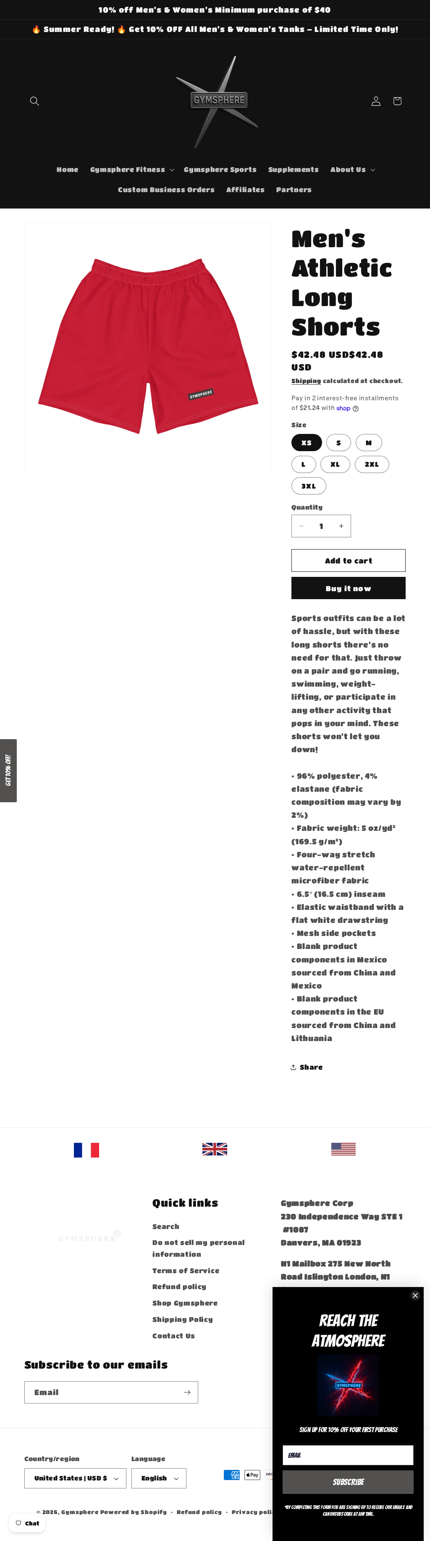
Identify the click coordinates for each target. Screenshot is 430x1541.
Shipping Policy (182, 1319)
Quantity (306, 507)
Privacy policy (255, 1512)
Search (165, 1226)
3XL (309, 486)
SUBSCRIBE (348, 1482)
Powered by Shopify (134, 1512)
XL (335, 464)
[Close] (415, 1295)
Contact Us (173, 1336)
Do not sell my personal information (198, 1248)
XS (307, 443)
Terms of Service (185, 1270)
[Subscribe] (187, 1392)
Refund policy (179, 1286)
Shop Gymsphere (185, 1303)
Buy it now (349, 588)
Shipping (306, 381)
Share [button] (311, 1067)
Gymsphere (79, 1512)
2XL (372, 464)
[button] (35, 101)
